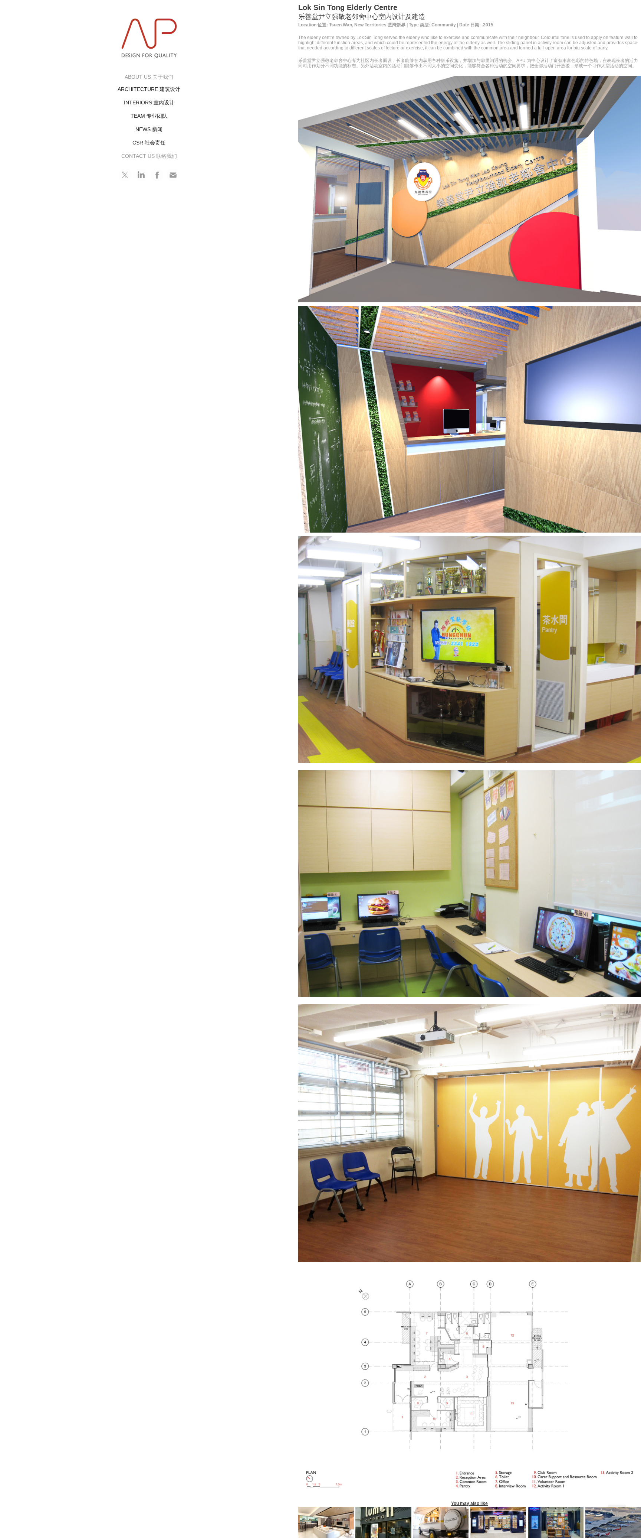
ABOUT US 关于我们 (149, 77)
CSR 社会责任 (148, 143)
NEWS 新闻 (148, 129)
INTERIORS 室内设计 (149, 102)
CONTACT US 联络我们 (149, 156)
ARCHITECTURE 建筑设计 (149, 89)
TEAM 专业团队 (149, 116)
